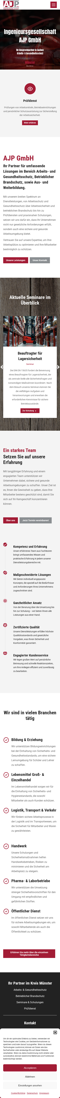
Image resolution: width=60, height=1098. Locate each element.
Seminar (30, 364)
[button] (55, 1032)
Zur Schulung (28, 411)
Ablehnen (30, 1076)
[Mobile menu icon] (53, 5)
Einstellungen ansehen (30, 1085)
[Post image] (30, 331)
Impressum (44, 1093)
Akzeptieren (30, 1068)
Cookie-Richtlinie (18, 1093)
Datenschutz (32, 1093)
